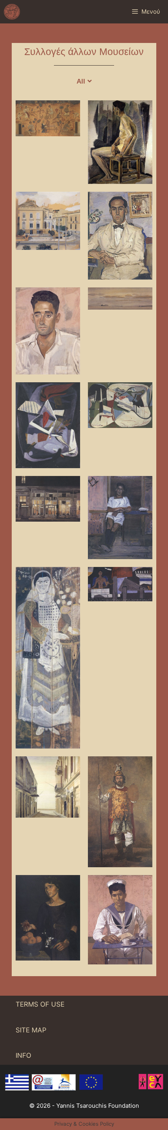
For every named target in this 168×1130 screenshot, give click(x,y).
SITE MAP (31, 1030)
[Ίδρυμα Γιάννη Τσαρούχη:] (12, 11)
